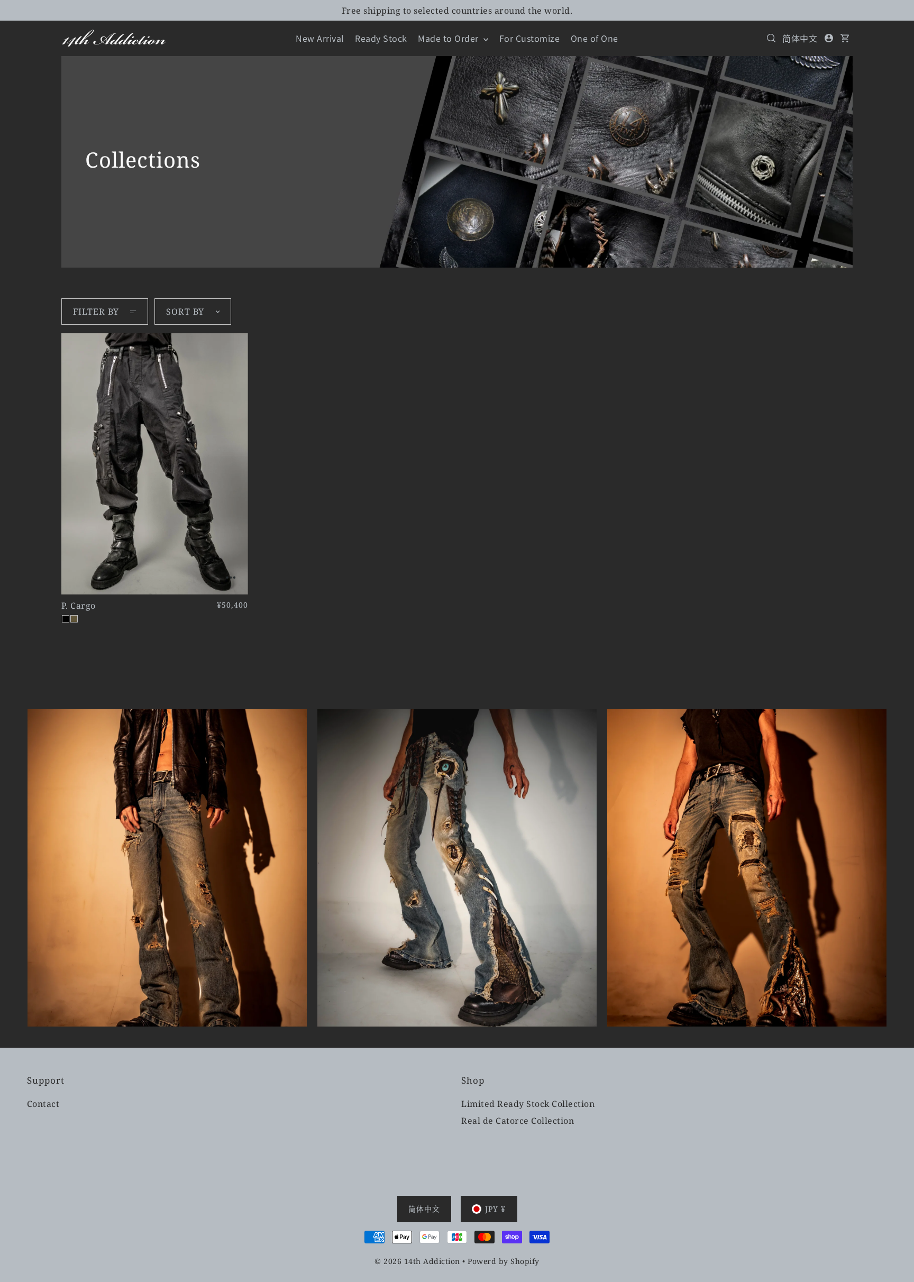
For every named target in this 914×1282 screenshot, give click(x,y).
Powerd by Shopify (504, 1261)
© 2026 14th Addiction (417, 1261)
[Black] (65, 619)
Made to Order (449, 38)
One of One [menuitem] (594, 38)
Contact (43, 1104)
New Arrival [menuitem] (320, 38)
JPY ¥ (495, 1209)
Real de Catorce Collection (517, 1121)
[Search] (771, 38)
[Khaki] (74, 619)
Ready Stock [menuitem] (381, 38)
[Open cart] (845, 38)
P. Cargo (78, 605)
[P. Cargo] (154, 463)
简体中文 (799, 38)
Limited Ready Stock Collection (528, 1104)
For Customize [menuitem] (529, 38)
